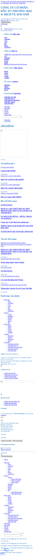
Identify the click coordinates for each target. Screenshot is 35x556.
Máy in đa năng (23, 54)
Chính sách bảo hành (10, 376)
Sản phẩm (7, 108)
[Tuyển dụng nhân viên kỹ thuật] (10, 259)
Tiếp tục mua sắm (6, 449)
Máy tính (16, 34)
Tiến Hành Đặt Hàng (6, 456)
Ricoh (6, 63)
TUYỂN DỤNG (6, 205)
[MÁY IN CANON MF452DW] (10, 185)
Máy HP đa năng (22, 64)
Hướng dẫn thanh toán (10, 405)
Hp (5, 44)
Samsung (7, 39)
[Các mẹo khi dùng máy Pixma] (10, 276)
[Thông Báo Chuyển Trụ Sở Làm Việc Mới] (13, 285)
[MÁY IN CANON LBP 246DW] (11, 176)
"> (23, 533)
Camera (15, 81)
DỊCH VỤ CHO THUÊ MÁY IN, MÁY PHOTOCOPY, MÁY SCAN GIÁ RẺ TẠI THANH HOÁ (16, 211)
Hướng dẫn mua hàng (10, 403)
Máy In (14, 51)
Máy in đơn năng (13, 54)
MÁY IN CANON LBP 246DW (12, 180)
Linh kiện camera (9, 102)
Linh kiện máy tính (10, 97)
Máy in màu (14, 482)
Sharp (6, 73)
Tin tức (6, 111)
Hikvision (7, 85)
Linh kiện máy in (9, 98)
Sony (5, 37)
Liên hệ (6, 113)
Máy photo (18, 68)
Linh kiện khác (9, 103)
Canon (6, 54)
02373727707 (5, 20)
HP (5, 64)
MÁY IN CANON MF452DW (12, 188)
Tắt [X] (2, 553)
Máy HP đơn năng (12, 64)
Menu (6, 459)
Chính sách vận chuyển (11, 375)
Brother (6, 59)
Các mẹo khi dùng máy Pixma (12, 280)
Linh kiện (17, 93)
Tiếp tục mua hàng (6, 440)
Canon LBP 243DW (8, 171)
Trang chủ (7, 106)
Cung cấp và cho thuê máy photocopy (15, 222)
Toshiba (6, 78)
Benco (6, 90)
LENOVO (7, 47)
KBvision (7, 88)
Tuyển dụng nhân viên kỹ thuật (12, 262)
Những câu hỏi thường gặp (12, 401)
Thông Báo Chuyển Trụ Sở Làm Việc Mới (16, 288)
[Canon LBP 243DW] (7, 167)
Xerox (6, 61)
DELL (6, 46)
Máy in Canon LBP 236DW (11, 197)
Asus (5, 42)
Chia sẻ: (3, 159)
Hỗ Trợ (6, 110)
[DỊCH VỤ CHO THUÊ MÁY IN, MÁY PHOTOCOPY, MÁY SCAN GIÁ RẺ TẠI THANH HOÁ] (17, 246)
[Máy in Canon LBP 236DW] (9, 193)
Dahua (6, 86)
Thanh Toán (7, 115)
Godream (3, 415)
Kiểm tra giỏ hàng (17, 440)
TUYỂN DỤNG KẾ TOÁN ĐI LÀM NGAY (17, 232)
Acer (5, 41)
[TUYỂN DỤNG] (6, 267)
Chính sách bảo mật (10, 373)
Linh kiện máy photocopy (12, 100)
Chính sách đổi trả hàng (11, 378)
